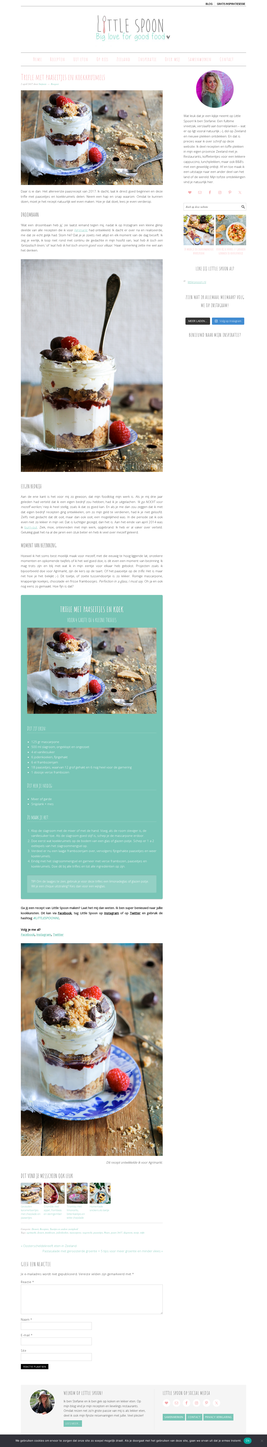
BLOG (209, 4)
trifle (142, 1232)
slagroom (127, 1232)
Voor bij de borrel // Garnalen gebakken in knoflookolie (231, 251)
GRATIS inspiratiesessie (231, 4)
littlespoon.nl (197, 282)
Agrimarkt (81, 230)
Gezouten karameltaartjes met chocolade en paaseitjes (30, 1212)
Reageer (55, 83)
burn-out (30, 527)
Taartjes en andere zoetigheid (64, 1229)
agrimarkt (31, 1232)
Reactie (27, 1282)
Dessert (35, 1229)
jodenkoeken (62, 1232)
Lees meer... (72, 1423)
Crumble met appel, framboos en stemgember (53, 1210)
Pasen (107, 1232)
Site (23, 1351)
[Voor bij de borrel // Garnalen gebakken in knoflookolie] (231, 230)
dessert (40, 1232)
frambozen (50, 1232)
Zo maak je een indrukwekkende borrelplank (199, 251)
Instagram (111, 913)
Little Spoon (133, 27)
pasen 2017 (116, 1232)
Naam (26, 1319)
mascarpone (75, 1232)
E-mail (26, 1335)
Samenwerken (173, 1417)
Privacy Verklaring (218, 1417)
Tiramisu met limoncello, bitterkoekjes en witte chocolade (76, 1212)
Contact (194, 1417)
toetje (136, 1232)
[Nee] (262, 1441)
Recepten (44, 1229)
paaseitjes (98, 1232)
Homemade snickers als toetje (99, 1208)
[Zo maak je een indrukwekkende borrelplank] (199, 230)
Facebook (65, 913)
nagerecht (87, 1232)
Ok (247, 1440)
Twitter (135, 913)
